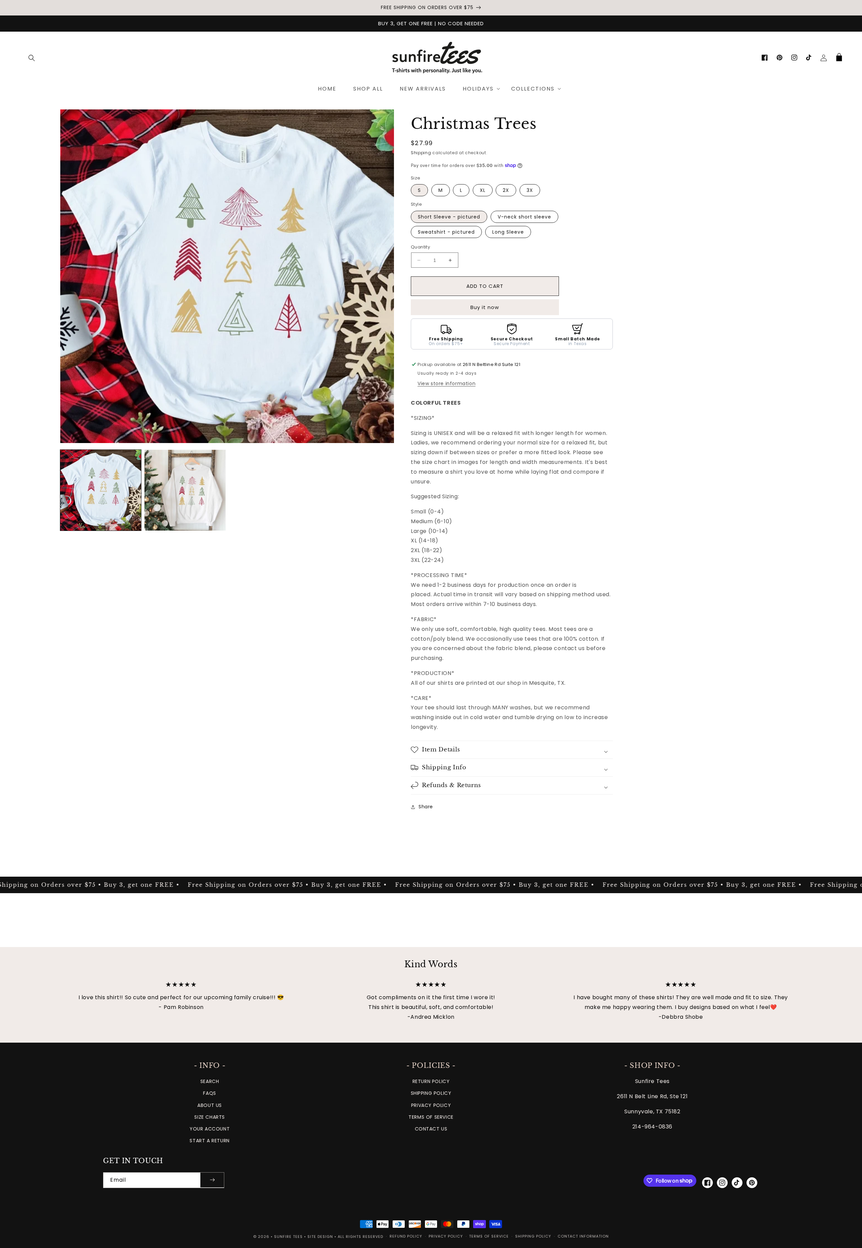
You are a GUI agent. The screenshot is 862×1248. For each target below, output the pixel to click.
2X (506, 190)
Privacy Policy (431, 1105)
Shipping (421, 153)
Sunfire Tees (288, 1236)
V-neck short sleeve (524, 216)
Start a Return (209, 1140)
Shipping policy (533, 1236)
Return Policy (431, 1081)
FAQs (209, 1093)
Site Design (320, 1236)
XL (483, 190)
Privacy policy (446, 1236)
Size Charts (209, 1117)
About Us (209, 1105)
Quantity (420, 247)
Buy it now (484, 307)
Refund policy (406, 1236)
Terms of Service (431, 1117)
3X (530, 190)
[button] (31, 57)
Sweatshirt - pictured (446, 232)
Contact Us (431, 1128)
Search (209, 1081)
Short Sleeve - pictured (449, 216)
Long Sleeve (508, 232)
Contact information (583, 1236)
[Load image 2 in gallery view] (184, 490)
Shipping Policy (431, 1093)
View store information (446, 383)
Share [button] (426, 806)
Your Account (210, 1128)
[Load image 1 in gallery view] (100, 490)
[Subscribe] (212, 1180)
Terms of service (489, 1236)
